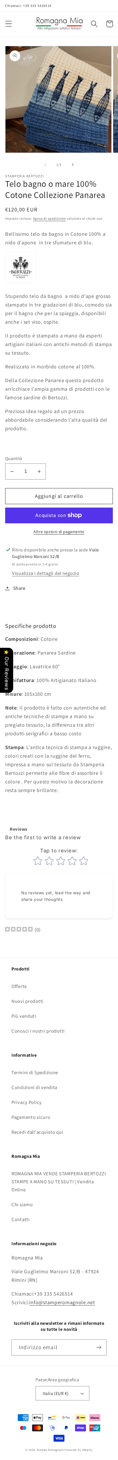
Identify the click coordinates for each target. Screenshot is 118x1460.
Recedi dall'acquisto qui (37, 1132)
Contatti (20, 1219)
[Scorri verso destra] (72, 164)
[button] (8, 24)
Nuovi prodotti (27, 1001)
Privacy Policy (26, 1102)
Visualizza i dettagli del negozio (45, 573)
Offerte (19, 986)
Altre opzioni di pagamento (59, 531)
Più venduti (23, 1016)
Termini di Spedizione (34, 1072)
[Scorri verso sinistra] (45, 164)
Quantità (13, 458)
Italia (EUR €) (56, 1393)
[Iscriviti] (98, 1347)
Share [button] (19, 588)
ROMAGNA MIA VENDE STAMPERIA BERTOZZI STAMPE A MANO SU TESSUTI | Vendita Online (58, 1181)
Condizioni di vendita (34, 1087)
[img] (19, 930)
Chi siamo (22, 1204)
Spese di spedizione (49, 218)
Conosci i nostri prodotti (38, 1031)
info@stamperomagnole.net (62, 1302)
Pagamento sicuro (30, 1117)
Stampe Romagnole (50, 1450)
